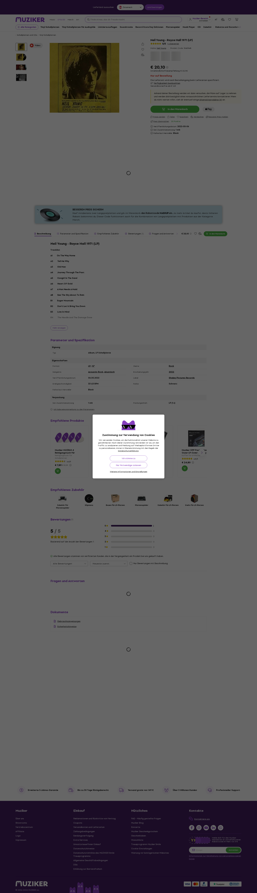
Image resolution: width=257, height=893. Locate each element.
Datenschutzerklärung (128, 450)
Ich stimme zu (128, 458)
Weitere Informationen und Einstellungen (128, 471)
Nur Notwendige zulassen (128, 465)
